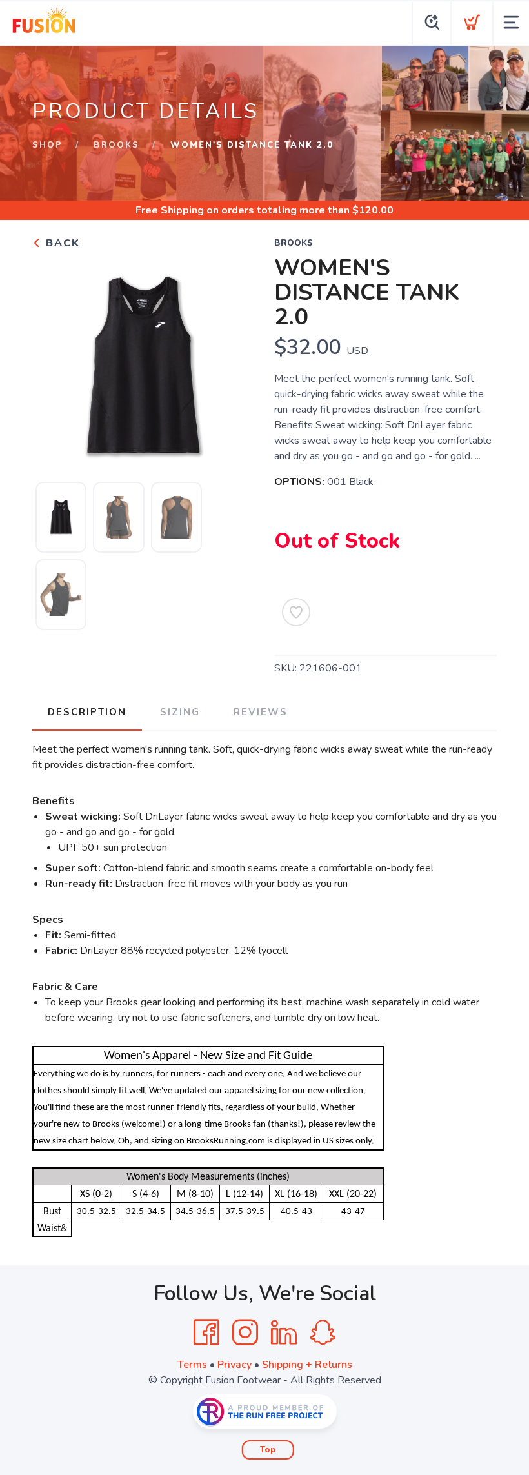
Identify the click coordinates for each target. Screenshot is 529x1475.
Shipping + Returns (307, 1365)
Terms (192, 1365)
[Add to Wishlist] (296, 612)
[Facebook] (206, 1332)
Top (268, 1450)
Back (61, 243)
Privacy (234, 1365)
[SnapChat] (322, 1332)
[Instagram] (245, 1332)
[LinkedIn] (283, 1332)
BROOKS (116, 145)
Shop (47, 145)
